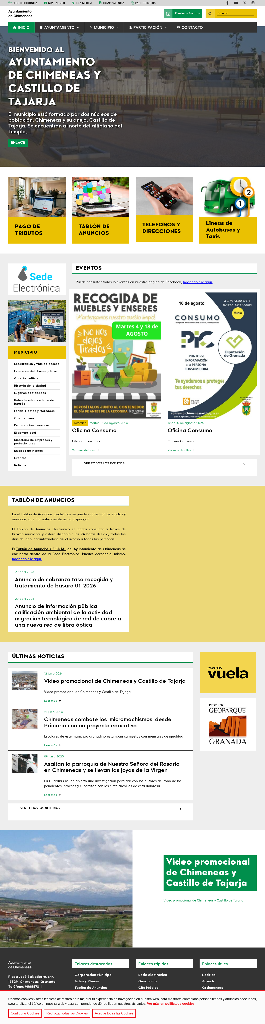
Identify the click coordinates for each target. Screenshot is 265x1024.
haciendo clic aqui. (198, 281)
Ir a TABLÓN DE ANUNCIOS (101, 210)
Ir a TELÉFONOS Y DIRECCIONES (164, 209)
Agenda (208, 981)
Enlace (18, 142)
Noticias (209, 975)
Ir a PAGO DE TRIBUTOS (37, 210)
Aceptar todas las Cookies (114, 1013)
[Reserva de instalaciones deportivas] (37, 321)
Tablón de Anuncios (91, 988)
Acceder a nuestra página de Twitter (244, 3)
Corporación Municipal (93, 975)
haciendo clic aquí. (27, 558)
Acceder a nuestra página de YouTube (236, 3)
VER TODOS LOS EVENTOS (104, 463)
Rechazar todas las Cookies (67, 1013)
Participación (147, 27)
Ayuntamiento (59, 27)
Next (255, 96)
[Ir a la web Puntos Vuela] (228, 672)
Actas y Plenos (87, 981)
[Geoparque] (228, 724)
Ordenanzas (212, 988)
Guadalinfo (56, 3)
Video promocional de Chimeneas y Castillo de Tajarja (203, 900)
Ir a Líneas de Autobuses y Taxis (228, 210)
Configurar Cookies (25, 1013)
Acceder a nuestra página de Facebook (227, 3)
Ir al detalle (116, 355)
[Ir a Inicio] (39, 13)
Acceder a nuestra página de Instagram (253, 3)
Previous (10, 96)
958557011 (33, 987)
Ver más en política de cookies (171, 1003)
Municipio (104, 27)
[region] (132, 1007)
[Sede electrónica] (37, 279)
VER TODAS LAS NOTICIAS (40, 808)
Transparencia (113, 3)
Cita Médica (148, 988)
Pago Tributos (145, 3)
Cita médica (84, 3)
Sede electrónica (25, 3)
